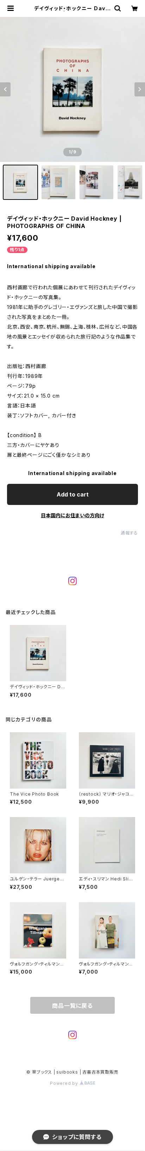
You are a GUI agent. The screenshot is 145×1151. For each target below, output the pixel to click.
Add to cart (73, 494)
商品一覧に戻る (72, 1005)
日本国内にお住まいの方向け (72, 515)
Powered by (65, 1083)
